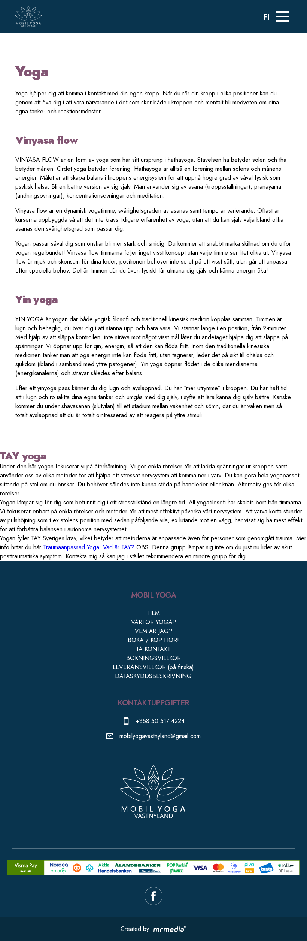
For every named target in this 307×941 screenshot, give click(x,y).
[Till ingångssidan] (28, 16)
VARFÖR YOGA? (153, 622)
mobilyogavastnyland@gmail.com (160, 736)
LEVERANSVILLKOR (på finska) (153, 667)
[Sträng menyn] (283, 16)
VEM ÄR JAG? (153, 631)
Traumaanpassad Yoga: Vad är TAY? (88, 547)
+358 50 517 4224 (160, 721)
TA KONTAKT (153, 649)
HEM (153, 613)
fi (266, 17)
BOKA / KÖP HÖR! (153, 640)
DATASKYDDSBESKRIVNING (153, 676)
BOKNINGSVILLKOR (153, 658)
